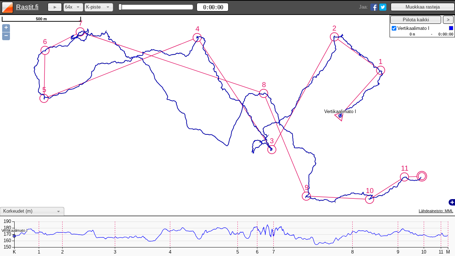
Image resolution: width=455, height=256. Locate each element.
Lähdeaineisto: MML (436, 211)
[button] (423, 7)
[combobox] (73, 7)
